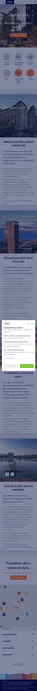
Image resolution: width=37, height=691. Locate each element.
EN (32, 323)
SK (28, 323)
